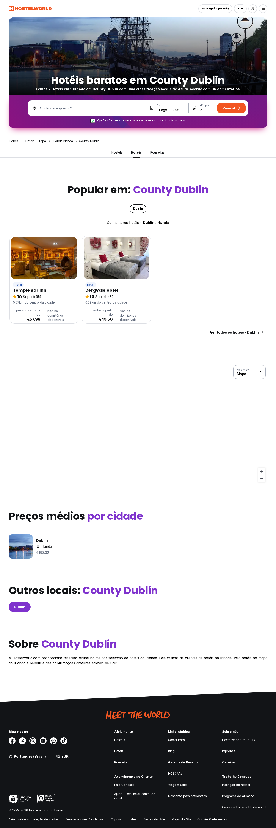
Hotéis (119, 751)
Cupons (116, 819)
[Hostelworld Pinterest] (53, 740)
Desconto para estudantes (187, 796)
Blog (171, 751)
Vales (132, 819)
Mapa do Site (181, 819)
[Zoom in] (261, 471)
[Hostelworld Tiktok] (63, 740)
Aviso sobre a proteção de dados (33, 819)
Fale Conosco (124, 785)
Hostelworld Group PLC (239, 740)
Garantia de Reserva (183, 762)
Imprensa (228, 751)
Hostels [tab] (116, 152)
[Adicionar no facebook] (12, 740)
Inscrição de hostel (236, 785)
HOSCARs (175, 773)
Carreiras (228, 762)
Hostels (119, 740)
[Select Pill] (252, 8)
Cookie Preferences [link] (212, 819)
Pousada (120, 762)
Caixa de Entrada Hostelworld (244, 807)
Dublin (19, 607)
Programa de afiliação (238, 796)
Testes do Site (154, 819)
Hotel (18, 284)
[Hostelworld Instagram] (32, 740)
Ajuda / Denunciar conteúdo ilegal (134, 796)
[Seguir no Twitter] (22, 740)
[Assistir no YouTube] (43, 740)
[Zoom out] (261, 478)
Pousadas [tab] (157, 152)
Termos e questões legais (84, 819)
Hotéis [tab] (136, 152)
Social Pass (176, 740)
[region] (138, 423)
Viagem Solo (177, 785)
